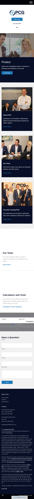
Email (3, 348)
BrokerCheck (9, 432)
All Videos (4, 399)
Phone (4, 358)
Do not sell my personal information (16, 462)
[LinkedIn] (17, 27)
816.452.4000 (17, 23)
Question (4, 367)
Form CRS (4, 488)
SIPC (3, 466)
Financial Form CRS (9, 429)
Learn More (7, 73)
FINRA (28, 464)
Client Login (17, 19)
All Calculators (5, 401)
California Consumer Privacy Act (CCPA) (22, 458)
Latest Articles (5, 397)
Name (3, 339)
